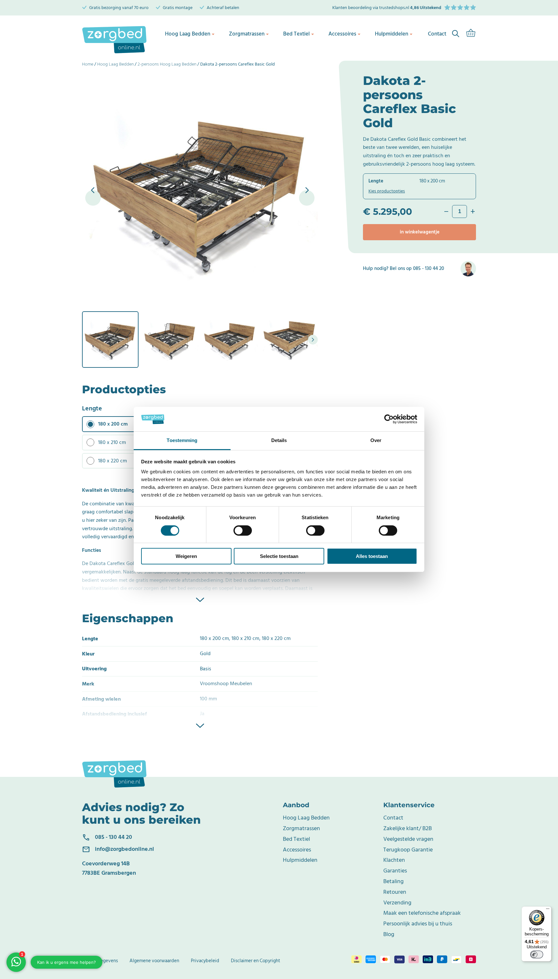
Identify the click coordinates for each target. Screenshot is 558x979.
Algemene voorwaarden (154, 961)
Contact (393, 817)
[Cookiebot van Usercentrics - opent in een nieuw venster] (389, 419)
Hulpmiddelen (391, 33)
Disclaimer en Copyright (255, 961)
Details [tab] (279, 440)
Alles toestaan (372, 556)
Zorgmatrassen (246, 33)
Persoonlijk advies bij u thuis (417, 923)
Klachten (394, 860)
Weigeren (186, 556)
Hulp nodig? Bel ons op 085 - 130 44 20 (403, 269)
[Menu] (548, 910)
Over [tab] (375, 440)
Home (87, 64)
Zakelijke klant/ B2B (407, 828)
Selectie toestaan (279, 556)
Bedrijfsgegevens (100, 961)
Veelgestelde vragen (408, 839)
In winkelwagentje (419, 232)
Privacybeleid (205, 961)
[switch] (242, 530)
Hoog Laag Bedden (187, 33)
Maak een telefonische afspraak (422, 913)
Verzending (397, 902)
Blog (388, 934)
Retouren (394, 892)
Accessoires (342, 33)
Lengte (92, 408)
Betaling (393, 881)
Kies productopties (386, 191)
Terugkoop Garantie (408, 849)
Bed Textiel (296, 33)
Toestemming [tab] (182, 440)
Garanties (395, 870)
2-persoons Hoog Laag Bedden (167, 64)
